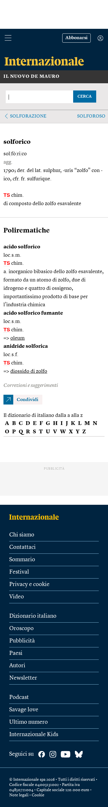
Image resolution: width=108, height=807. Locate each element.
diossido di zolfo (28, 371)
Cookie (38, 795)
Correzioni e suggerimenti (30, 385)
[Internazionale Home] (35, 517)
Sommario (22, 560)
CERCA (84, 97)
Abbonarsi (76, 38)
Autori (17, 666)
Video (16, 597)
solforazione (28, 116)
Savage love (23, 710)
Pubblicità (22, 641)
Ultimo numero (28, 722)
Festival (19, 572)
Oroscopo (21, 629)
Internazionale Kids (33, 735)
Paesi (15, 653)
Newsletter (23, 678)
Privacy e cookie (29, 584)
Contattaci (22, 547)
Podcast (19, 697)
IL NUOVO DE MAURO (31, 76)
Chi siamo (21, 535)
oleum (17, 338)
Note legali (19, 795)
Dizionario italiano (32, 616)
